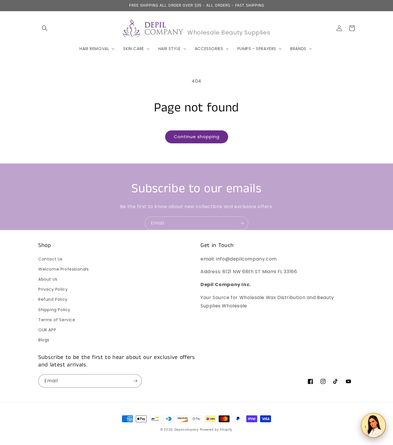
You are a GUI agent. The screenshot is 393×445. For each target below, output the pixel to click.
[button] (44, 28)
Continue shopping (197, 137)
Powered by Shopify (216, 429)
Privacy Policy (53, 289)
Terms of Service (56, 320)
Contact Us (50, 259)
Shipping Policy (54, 310)
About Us (48, 279)
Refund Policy (53, 299)
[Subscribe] (241, 223)
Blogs (43, 340)
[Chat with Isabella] (373, 425)
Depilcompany (186, 429)
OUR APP (47, 330)
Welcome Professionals (63, 269)
